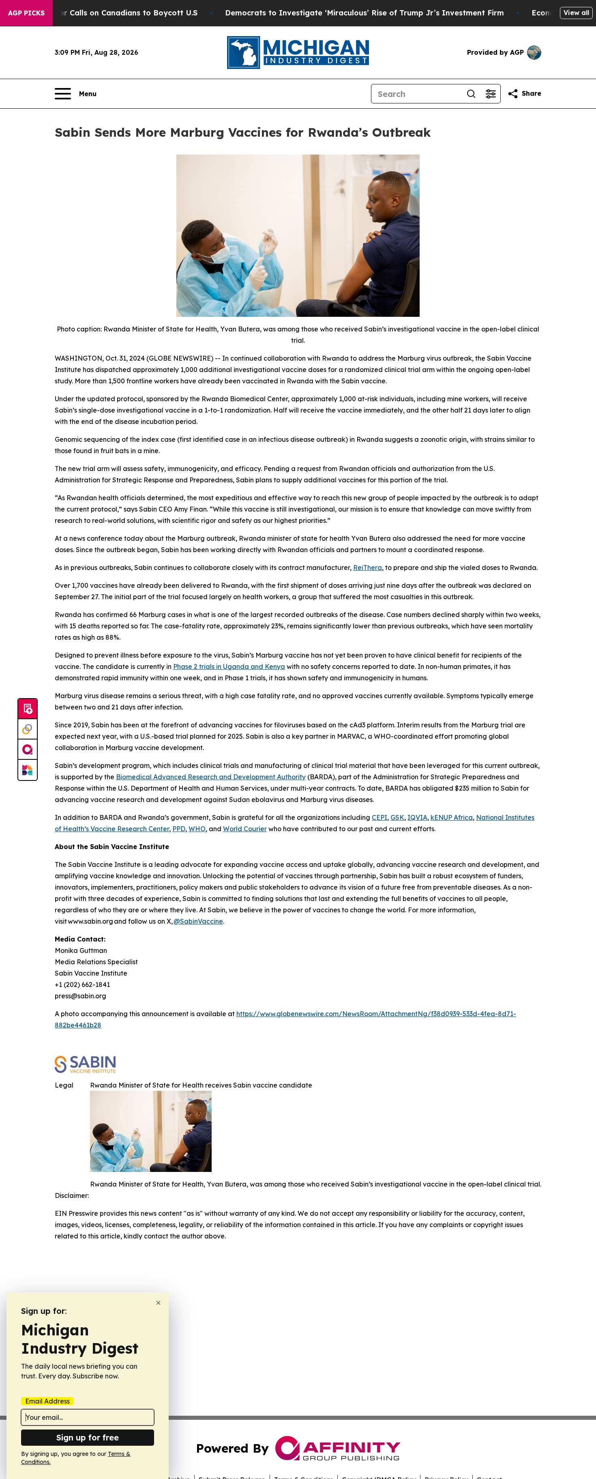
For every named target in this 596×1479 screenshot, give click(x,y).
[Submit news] (27, 709)
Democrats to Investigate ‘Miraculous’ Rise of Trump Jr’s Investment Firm (364, 12)
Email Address (47, 1401)
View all (576, 13)
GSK (397, 817)
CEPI (379, 817)
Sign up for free (87, 1437)
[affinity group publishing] (27, 750)
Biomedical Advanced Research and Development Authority (211, 777)
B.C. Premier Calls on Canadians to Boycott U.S (109, 12)
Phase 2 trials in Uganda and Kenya (229, 666)
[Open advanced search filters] (490, 93)
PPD (178, 829)
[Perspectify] (27, 729)
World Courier (245, 829)
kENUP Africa (452, 817)
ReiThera (367, 567)
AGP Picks (26, 13)
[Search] (471, 93)
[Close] (158, 1303)
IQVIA (417, 817)
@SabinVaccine (198, 921)
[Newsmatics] (27, 770)
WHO (197, 829)
